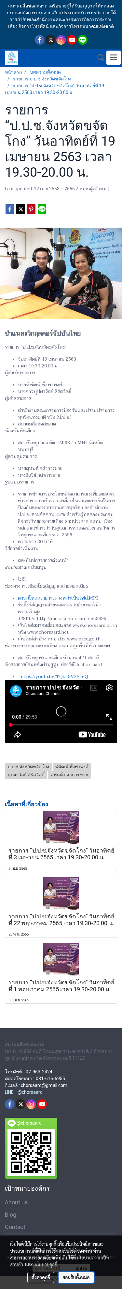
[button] (98, 57)
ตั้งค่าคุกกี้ (41, 1277)
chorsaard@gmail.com (44, 1085)
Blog (10, 1214)
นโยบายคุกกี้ (45, 1264)
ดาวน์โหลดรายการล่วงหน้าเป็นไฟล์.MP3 (58, 598)
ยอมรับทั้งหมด (76, 1277)
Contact (15, 1226)
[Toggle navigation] (113, 58)
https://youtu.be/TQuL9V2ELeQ (53, 676)
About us (16, 1202)
